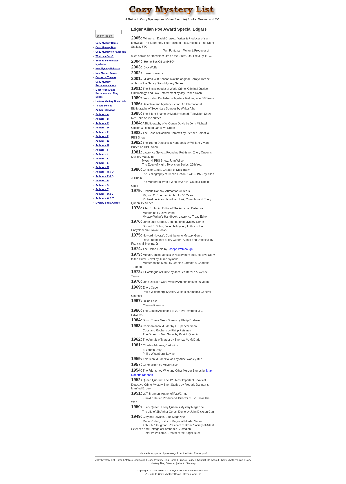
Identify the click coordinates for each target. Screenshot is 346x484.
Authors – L (102, 163)
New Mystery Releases (108, 68)
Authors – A (102, 114)
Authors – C (102, 123)
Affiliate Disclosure (135, 459)
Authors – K (102, 158)
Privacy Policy (186, 459)
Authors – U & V (104, 194)
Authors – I (102, 149)
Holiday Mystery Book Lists (111, 101)
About (215, 459)
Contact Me (203, 459)
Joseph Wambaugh (180, 249)
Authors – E (102, 132)
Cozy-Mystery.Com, (176, 470)
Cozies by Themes (106, 77)
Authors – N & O (105, 171)
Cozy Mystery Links (232, 459)
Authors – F (102, 136)
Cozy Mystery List (173, 10)
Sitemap (191, 463)
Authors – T (102, 189)
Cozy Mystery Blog (106, 47)
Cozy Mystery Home (107, 43)
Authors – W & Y (105, 198)
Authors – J (102, 154)
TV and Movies (104, 105)
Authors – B (102, 118)
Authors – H (102, 145)
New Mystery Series (106, 73)
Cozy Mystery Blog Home (162, 459)
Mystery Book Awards (108, 202)
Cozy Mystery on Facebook (111, 51)
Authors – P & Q (105, 176)
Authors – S (102, 185)
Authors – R (102, 180)
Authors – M (102, 167)
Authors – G (102, 141)
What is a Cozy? (105, 56)
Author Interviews (105, 110)
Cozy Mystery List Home (109, 459)
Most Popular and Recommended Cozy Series (107, 93)
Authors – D (102, 127)
